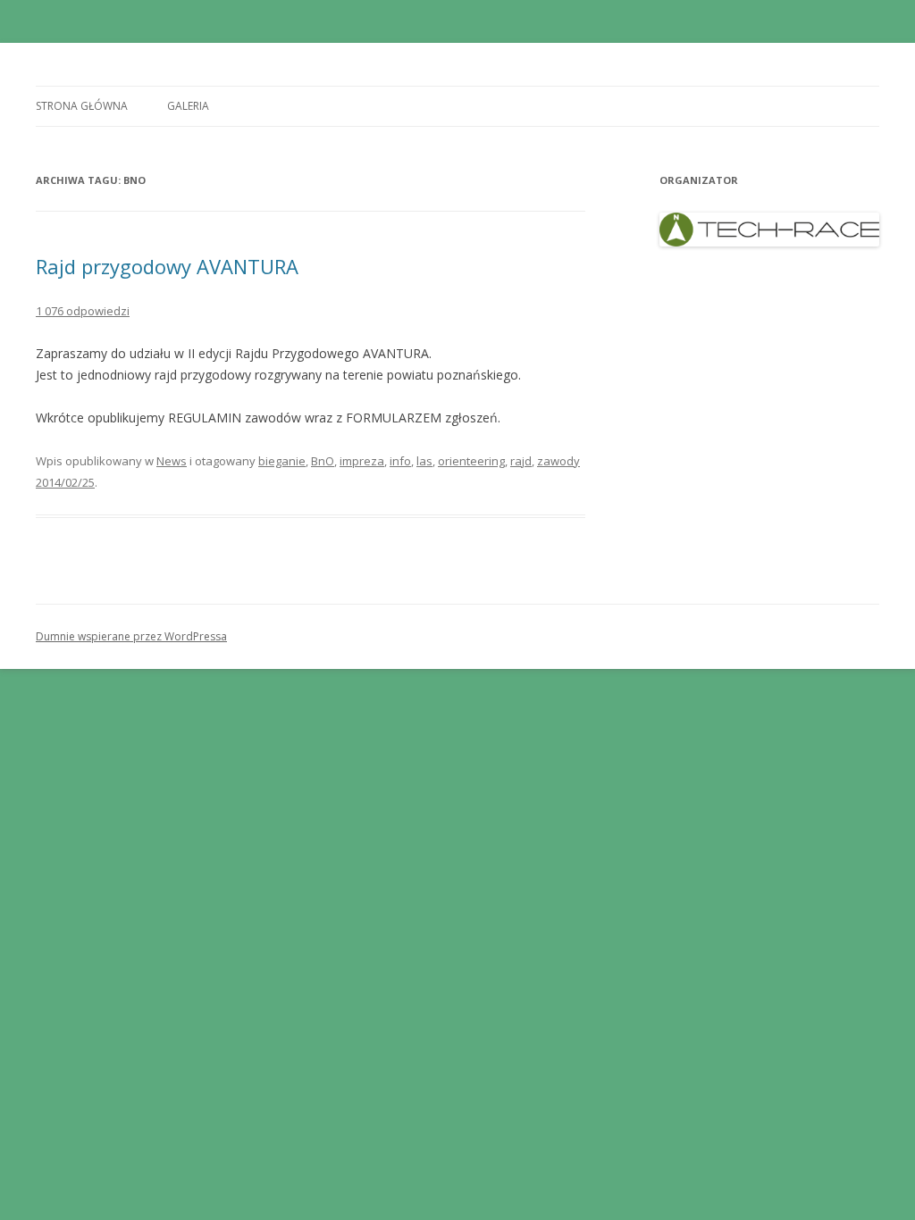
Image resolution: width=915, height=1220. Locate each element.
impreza (362, 461)
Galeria (188, 105)
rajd (521, 461)
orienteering (471, 461)
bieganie (282, 461)
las (424, 461)
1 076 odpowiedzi (83, 311)
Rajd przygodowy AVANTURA (167, 266)
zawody (558, 461)
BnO (322, 461)
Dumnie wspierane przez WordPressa (131, 636)
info (400, 461)
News (171, 461)
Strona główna (82, 105)
